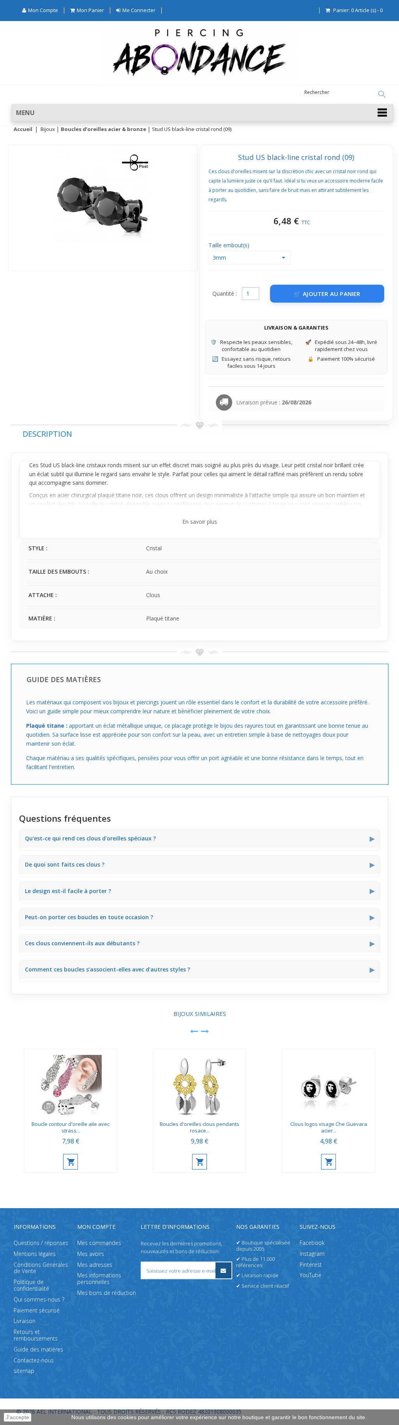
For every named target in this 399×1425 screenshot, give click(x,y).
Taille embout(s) (229, 245)
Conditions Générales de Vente (41, 1268)
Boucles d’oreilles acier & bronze (103, 129)
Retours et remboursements (36, 1335)
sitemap (24, 1371)
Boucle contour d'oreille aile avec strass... (70, 1127)
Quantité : (224, 293)
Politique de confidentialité (31, 1285)
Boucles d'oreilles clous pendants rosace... (199, 1127)
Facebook (312, 1242)
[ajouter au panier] (70, 1162)
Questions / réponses (41, 1242)
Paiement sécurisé (37, 1310)
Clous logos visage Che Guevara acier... (328, 1127)
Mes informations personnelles (99, 1279)
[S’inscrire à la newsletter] (223, 1270)
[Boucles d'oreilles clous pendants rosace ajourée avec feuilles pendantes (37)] (199, 1083)
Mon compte (96, 1226)
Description (47, 434)
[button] (202, 113)
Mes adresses (94, 1264)
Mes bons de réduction (106, 1292)
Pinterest (311, 1264)
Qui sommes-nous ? (39, 1299)
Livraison (24, 1321)
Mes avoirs (90, 1253)
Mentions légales (35, 1253)
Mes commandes (99, 1242)
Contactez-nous (34, 1360)
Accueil (23, 129)
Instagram (312, 1253)
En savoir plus (199, 521)
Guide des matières (38, 1349)
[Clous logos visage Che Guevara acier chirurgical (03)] (328, 1083)
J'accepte (17, 1417)
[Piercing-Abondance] (199, 79)
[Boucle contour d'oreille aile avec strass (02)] (70, 1083)
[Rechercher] (382, 94)
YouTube (310, 1275)
